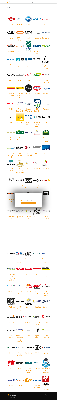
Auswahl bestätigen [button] (23, 203)
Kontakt (46, 2)
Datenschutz (14, 397)
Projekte (32, 2)
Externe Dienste (34, 200)
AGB (15, 397)
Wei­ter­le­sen (9, 11)
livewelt (12, 398)
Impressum (11, 397)
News (40, 2)
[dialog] (28, 200)
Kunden (36, 2)
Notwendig (24, 200)
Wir (23, 2)
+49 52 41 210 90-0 (31, 394)
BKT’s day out (10, 7)
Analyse (29, 200)
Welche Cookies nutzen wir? (28, 205)
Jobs (43, 2)
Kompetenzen (28, 2)
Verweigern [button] (29, 203)
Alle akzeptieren (34, 203)
